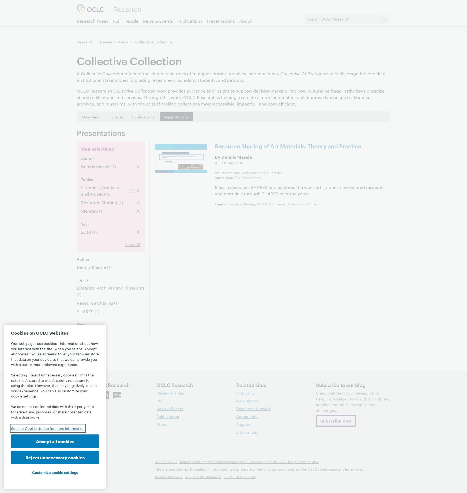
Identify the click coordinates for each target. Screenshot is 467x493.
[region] (55, 407)
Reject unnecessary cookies (55, 457)
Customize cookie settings (55, 472)
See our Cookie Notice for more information (48, 428)
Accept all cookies (55, 441)
